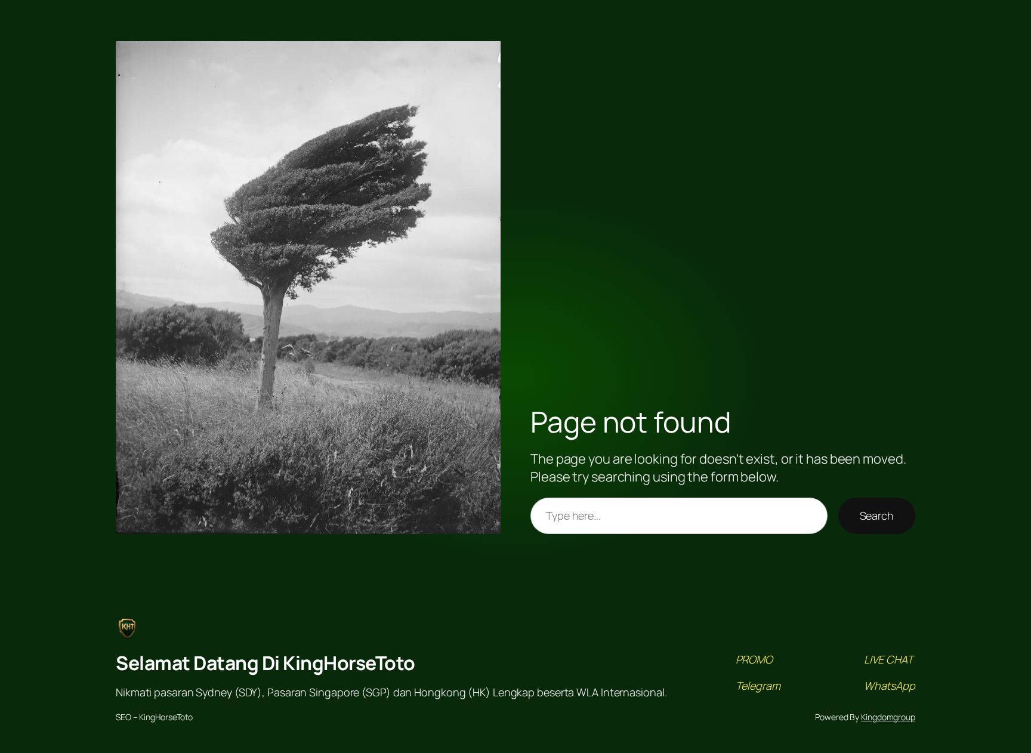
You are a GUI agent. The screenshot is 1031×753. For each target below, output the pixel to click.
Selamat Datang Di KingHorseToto (265, 663)
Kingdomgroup (888, 717)
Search (877, 515)
